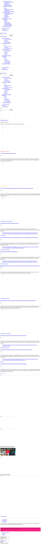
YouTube (6, 15)
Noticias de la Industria (4, 347)
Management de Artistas (9, 9)
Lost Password (4, 532)
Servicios (4, 29)
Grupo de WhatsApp (8, 24)
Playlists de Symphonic (6, 26)
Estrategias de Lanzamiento (5, 333)
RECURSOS (5, 19)
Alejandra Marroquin (4, 120)
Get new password (3, 537)
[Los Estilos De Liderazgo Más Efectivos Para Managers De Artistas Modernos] (20, 360)
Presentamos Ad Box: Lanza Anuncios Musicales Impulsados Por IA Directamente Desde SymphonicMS (18, 300)
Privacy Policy (4, 519)
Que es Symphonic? (6, 28)
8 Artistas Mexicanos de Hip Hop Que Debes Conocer (9, 223)
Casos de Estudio (7, 23)
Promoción (6, 3)
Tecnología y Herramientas (9, 11)
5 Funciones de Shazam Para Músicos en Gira (8, 153)
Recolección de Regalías (9, 13)
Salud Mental (6, 10)
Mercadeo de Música (7, 1)
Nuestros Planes (5, 30)
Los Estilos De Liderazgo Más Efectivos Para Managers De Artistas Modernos (13, 363)
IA (4, 7)
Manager (2, 361)
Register (3, 534)
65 (3, 373)
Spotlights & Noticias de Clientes (6, 221)
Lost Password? (3, 540)
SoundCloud (6, 16)
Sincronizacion (7, 14)
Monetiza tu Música (6, 12)
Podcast (6, 20)
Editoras (5, 17)
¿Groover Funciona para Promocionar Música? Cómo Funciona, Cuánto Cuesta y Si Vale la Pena (16, 188)
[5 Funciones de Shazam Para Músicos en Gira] (18, 149)
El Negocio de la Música (7, 6)
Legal (5, 8)
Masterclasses (7, 22)
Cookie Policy (4, 521)
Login (3, 533)
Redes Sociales (7, 4)
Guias (5, 21)
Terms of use (4, 520)
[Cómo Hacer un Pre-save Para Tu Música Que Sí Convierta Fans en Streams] (18, 331)
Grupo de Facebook (8, 25)
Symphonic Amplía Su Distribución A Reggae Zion (8, 251)
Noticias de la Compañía (6, 18)
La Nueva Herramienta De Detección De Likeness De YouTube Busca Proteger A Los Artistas (16, 349)
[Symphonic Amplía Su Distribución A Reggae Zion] (20, 247)
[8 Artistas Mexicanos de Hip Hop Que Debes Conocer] (18, 219)
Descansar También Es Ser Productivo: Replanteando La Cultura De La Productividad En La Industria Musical (19, 237)
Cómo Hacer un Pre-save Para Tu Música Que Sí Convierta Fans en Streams (13, 335)
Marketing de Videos (8, 5)
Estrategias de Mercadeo (9, 2)
